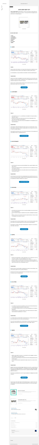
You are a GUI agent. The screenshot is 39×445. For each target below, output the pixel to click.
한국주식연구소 (4, 3)
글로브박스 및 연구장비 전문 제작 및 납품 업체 (16, 409)
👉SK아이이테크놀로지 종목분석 (24, 181)
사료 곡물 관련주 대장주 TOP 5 (13, 427)
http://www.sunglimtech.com (13, 412)
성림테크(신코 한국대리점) (14, 413)
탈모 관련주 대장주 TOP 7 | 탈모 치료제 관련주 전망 (15, 422)
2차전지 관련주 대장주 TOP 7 (24, 3)
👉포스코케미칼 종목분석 (24, 325)
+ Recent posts (11, 440)
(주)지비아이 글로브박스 (14, 408)
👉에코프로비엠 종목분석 (24, 229)
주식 (1, 5)
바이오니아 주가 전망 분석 (13, 426)
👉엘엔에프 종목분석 (24, 377)
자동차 (1, 6)
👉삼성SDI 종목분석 (24, 87)
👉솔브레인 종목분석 (24, 276)
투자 (2, 8)
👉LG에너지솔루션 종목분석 (24, 135)
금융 (1, 7)
